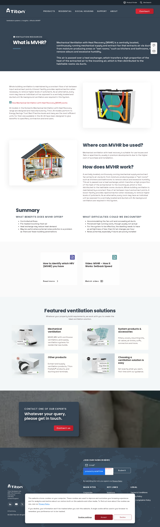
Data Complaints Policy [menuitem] (141, 500)
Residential (65, 11)
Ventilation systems (13, 20)
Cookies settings (85, 517)
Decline (123, 517)
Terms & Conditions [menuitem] (139, 493)
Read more (49, 281)
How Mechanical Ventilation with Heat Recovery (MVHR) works (39, 103)
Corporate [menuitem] (87, 493)
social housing (84, 11)
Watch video (92, 281)
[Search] (141, 2)
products (49, 11)
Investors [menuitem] (111, 493)
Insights (25, 20)
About (114, 11)
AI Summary (12, 511)
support (102, 11)
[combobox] (148, 2)
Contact (145, 11)
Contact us (64, 428)
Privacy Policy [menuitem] (136, 496)
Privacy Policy (44, 504)
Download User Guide (29, 239)
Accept (104, 517)
